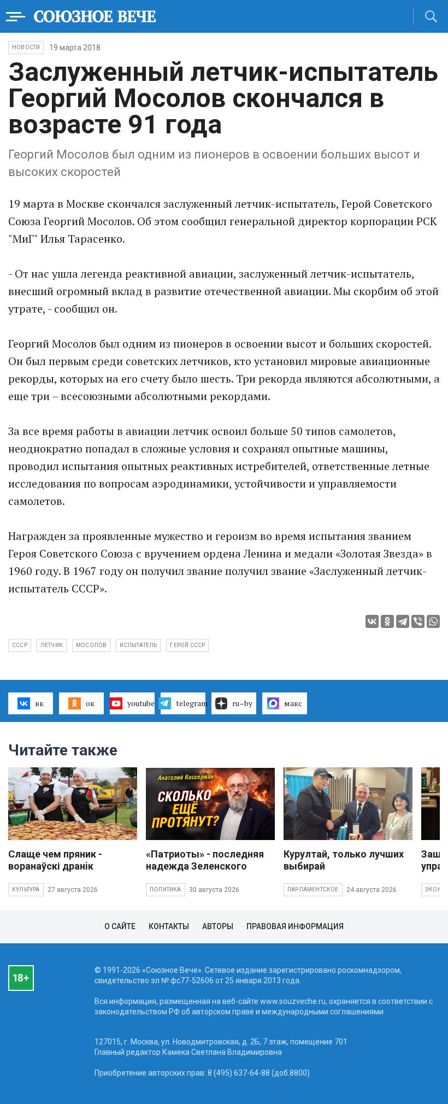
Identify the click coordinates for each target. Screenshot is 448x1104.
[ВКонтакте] (372, 621)
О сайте (119, 926)
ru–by (242, 703)
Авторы (217, 926)
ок (90, 703)
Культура (26, 889)
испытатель (138, 645)
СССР (19, 645)
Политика (165, 889)
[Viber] (418, 621)
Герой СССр (187, 645)
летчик (51, 645)
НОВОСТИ (26, 47)
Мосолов (91, 645)
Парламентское (313, 889)
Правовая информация (295, 926)
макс (293, 703)
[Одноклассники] (387, 621)
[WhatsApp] (433, 621)
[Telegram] (402, 621)
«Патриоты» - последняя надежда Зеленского (205, 860)
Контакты (169, 926)
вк (39, 703)
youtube (141, 703)
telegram (190, 703)
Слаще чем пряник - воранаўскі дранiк (55, 860)
